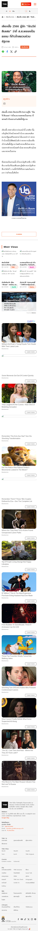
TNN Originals (30, 854)
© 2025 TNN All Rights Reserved (18, 929)
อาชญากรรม (5, 876)
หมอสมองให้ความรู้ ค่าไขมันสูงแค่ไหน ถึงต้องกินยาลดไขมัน (28, 263)
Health (28, 851)
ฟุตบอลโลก (28, 896)
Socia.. (32, 287)
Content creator (6, 861)
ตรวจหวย (4, 910)
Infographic (29, 879)
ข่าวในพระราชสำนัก (6, 870)
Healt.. (32, 267)
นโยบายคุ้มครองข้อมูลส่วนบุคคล (19, 927)
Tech (3, 854)
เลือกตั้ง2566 (10, 17)
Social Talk (29, 873)
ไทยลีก (3, 900)
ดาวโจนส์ (4, 883)
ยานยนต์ (4, 879)
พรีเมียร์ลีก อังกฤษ (31, 893)
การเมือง (4, 873)
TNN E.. (14, 267)
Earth (14, 287)
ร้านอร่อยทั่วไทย (6, 907)
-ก (6, 11)
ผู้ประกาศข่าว (29, 840)
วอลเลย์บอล (5, 896)
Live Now (27, 4)
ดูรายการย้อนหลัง (18, 840)
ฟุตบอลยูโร (16, 896)
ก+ (14, 11)
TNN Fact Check (18, 879)
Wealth (16, 851)
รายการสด (4, 840)
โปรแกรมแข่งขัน (18, 893)
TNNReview (29, 907)
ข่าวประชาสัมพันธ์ (30, 883)
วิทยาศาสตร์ (17, 873)
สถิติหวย (16, 910)
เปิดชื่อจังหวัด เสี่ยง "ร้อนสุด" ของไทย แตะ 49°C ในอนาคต (9, 283)
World (3, 851)
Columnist (16, 861)
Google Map (5, 818)
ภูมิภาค (27, 876)
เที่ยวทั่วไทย (17, 907)
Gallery (4, 886)
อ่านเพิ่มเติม (19, 234)
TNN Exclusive (18, 870)
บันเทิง (15, 876)
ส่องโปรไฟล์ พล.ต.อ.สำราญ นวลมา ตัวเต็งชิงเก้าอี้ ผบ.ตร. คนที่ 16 (10, 263)
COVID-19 (16, 883)
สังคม (27, 870)
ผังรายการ (4, 844)
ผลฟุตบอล (4, 893)
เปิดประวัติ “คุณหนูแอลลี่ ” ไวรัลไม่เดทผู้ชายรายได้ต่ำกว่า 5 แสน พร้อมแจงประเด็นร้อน (27, 283)
